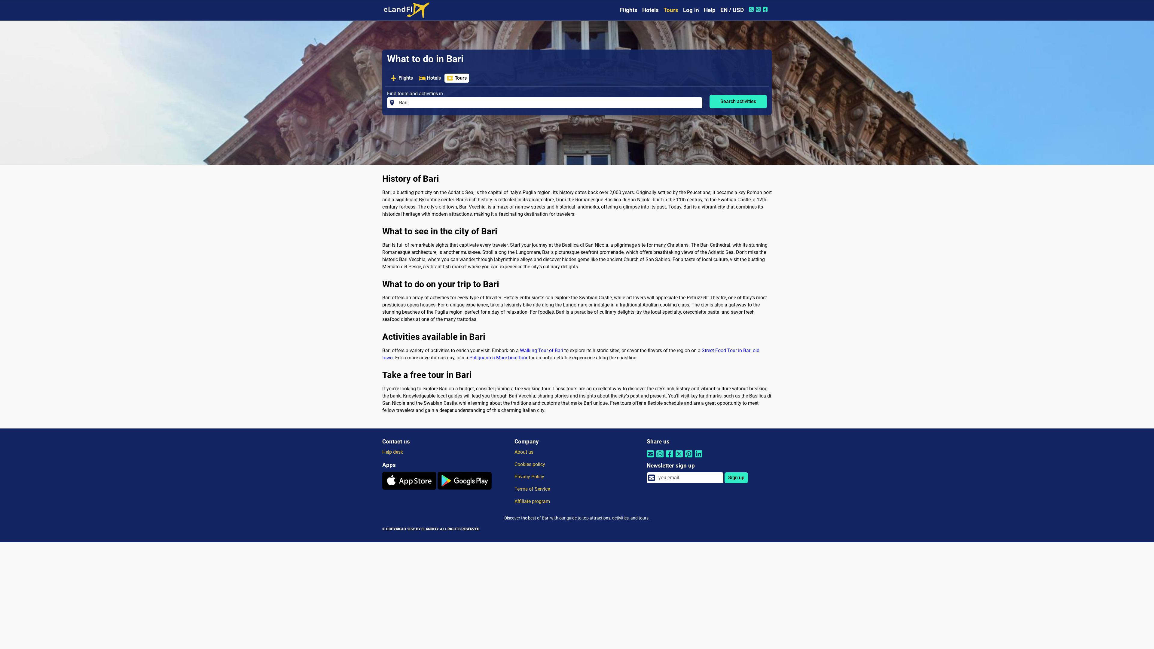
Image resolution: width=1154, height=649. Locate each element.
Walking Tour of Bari (541, 350)
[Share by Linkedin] (698, 458)
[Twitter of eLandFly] (752, 9)
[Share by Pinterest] (688, 458)
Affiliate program (532, 501)
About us (523, 452)
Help (710, 10)
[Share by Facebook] (669, 458)
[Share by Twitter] (679, 458)
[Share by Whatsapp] (660, 458)
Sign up (736, 477)
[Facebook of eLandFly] (765, 9)
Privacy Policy (529, 477)
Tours (671, 10)
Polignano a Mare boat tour (498, 358)
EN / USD (732, 10)
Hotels (650, 10)
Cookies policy (529, 464)
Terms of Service (532, 489)
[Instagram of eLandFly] (759, 9)
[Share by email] (650, 458)
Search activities (738, 101)
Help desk (392, 452)
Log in (691, 10)
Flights (628, 10)
